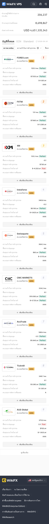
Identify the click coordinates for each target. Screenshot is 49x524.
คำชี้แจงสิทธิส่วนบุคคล (11, 500)
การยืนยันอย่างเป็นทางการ (13, 511)
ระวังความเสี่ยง (20, 489)
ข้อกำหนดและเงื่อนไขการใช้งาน (16, 495)
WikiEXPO (31, 511)
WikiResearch (8, 517)
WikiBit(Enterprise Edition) (13, 506)
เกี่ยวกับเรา (6, 489)
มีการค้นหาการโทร (32, 500)
